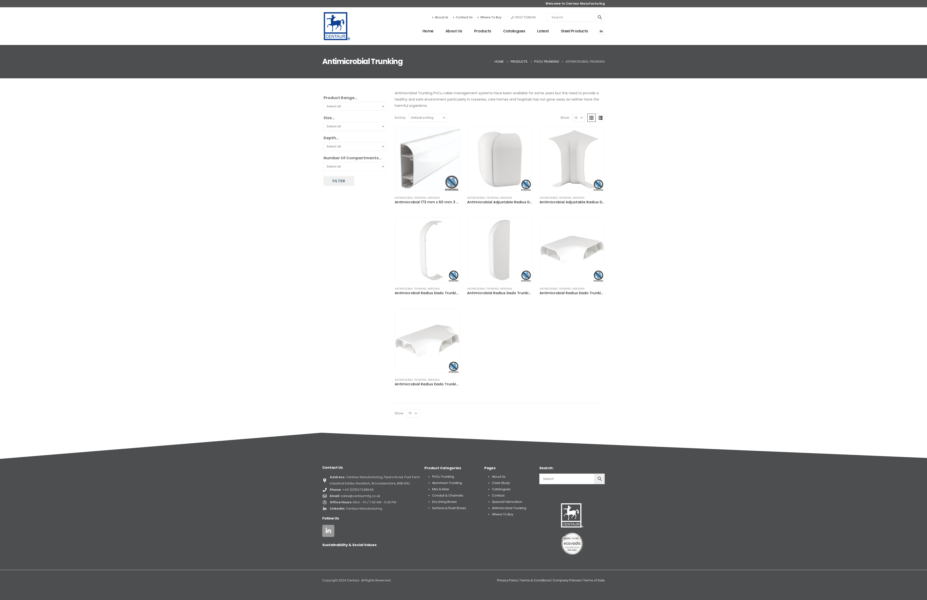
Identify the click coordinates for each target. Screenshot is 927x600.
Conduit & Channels (447, 495)
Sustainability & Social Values (349, 544)
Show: (565, 117)
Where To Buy (490, 17)
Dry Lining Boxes (444, 502)
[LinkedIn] (601, 31)
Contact (498, 495)
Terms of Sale (594, 580)
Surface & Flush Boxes (449, 508)
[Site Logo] (337, 26)
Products (482, 31)
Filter (338, 181)
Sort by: (400, 117)
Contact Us (464, 17)
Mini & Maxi (440, 489)
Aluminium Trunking (447, 483)
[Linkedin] (328, 531)
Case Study (501, 483)
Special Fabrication (507, 502)
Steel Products (574, 31)
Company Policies (567, 580)
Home (428, 31)
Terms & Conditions (535, 580)
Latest (543, 31)
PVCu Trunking (443, 477)
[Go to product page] (427, 159)
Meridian (434, 198)
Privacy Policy (507, 580)
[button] (591, 118)
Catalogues (514, 31)
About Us (441, 17)
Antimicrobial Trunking (411, 198)
